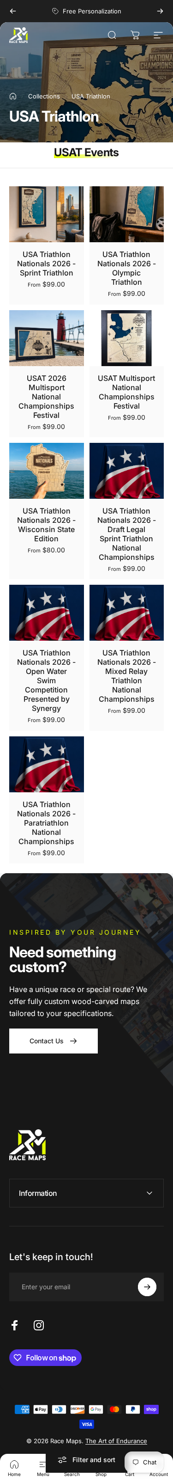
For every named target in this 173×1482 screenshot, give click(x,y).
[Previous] (13, 11)
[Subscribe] (147, 1287)
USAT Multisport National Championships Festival (126, 392)
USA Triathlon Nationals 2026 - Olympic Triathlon (126, 268)
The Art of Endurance (116, 1441)
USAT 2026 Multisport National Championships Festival (46, 397)
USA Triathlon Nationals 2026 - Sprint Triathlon (46, 263)
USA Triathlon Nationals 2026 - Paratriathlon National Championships (46, 823)
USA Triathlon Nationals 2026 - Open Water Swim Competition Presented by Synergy (46, 680)
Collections (44, 96)
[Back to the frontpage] (13, 96)
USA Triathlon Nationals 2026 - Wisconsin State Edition (46, 524)
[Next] (160, 11)
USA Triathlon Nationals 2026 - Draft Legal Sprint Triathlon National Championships (126, 534)
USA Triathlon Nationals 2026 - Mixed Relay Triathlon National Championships (126, 676)
